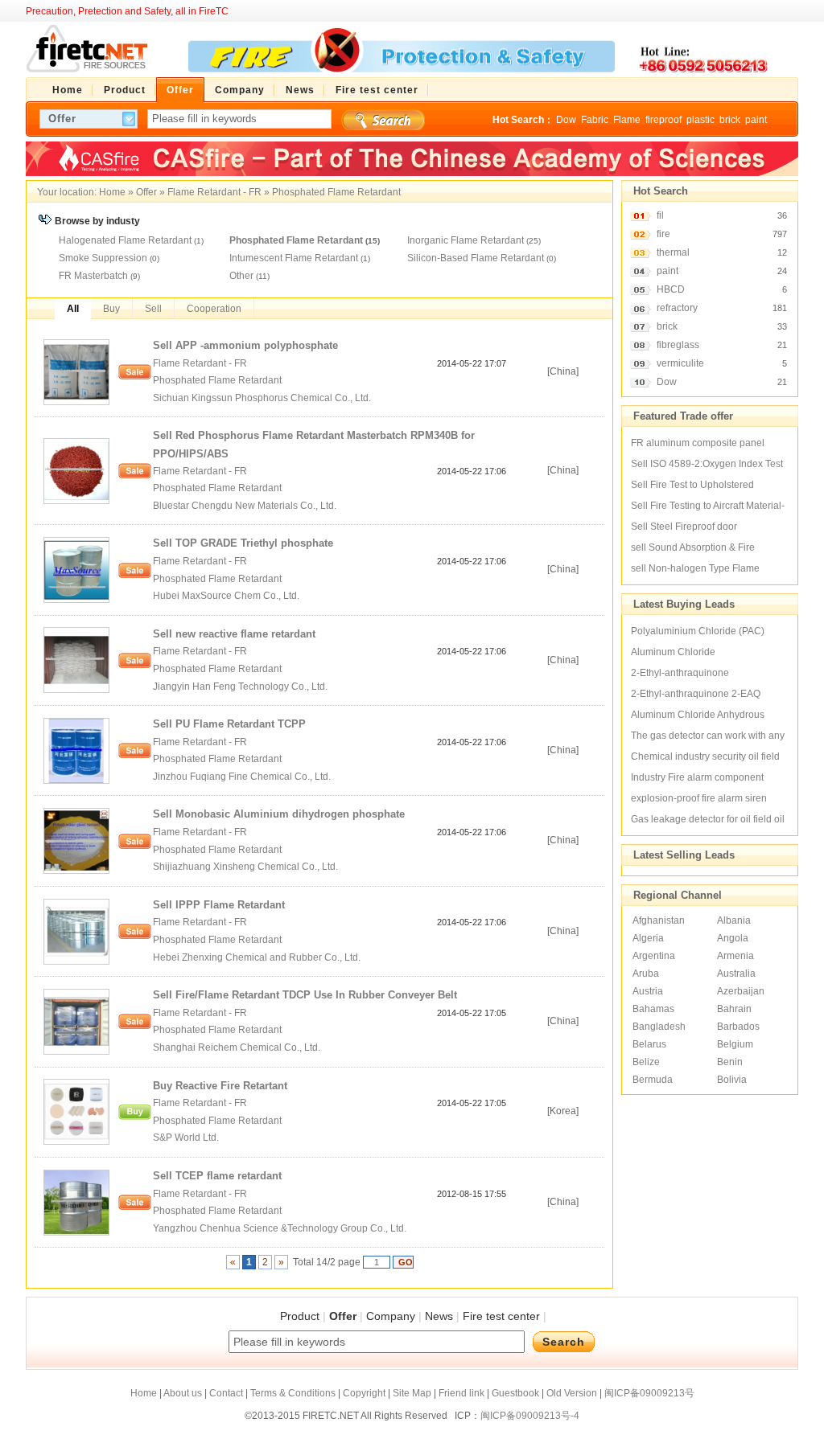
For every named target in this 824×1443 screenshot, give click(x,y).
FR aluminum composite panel (697, 443)
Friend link (461, 1393)
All (73, 308)
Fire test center (501, 1316)
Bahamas (653, 1009)
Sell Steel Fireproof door (684, 526)
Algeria (648, 938)
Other (241, 275)
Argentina (653, 955)
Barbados (738, 1026)
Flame (627, 119)
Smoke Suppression (103, 258)
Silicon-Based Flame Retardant (475, 258)
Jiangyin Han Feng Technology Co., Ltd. (241, 686)
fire (663, 234)
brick (729, 119)
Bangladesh (659, 1026)
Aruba (645, 973)
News (439, 1316)
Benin (730, 1062)
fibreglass (678, 345)
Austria (647, 991)
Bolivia (732, 1079)
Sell (153, 308)
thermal (673, 252)
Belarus (649, 1044)
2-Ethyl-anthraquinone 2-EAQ (695, 693)
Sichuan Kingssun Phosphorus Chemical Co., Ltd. (263, 398)
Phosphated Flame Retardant (336, 192)
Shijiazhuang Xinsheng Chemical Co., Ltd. (246, 866)
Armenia (735, 955)
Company (390, 1316)
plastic (700, 119)
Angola (732, 938)
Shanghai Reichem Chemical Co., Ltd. (236, 1047)
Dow (566, 119)
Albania (734, 920)
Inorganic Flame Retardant (465, 240)
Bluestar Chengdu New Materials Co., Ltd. (246, 505)
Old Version (571, 1393)
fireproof (663, 119)
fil (660, 215)
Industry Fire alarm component (697, 777)
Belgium (735, 1044)
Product (299, 1316)
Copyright (364, 1393)
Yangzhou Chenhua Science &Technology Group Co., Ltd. (281, 1228)
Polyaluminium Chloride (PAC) (697, 631)
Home (112, 192)
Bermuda (652, 1079)
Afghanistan (658, 920)
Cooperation (214, 308)
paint (756, 119)
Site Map (412, 1393)
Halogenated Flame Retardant (125, 240)
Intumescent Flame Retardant (293, 258)
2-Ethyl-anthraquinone (680, 672)
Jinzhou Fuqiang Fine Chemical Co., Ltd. (243, 776)
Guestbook (515, 1393)
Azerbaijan (740, 991)
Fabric (594, 119)
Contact (226, 1393)
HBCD (671, 289)
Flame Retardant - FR (214, 192)
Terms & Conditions (293, 1393)
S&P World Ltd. (186, 1137)
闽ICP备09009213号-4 (529, 1415)
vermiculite (680, 363)
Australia (736, 973)
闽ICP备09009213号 (649, 1393)
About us (182, 1393)
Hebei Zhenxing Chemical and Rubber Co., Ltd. (258, 957)
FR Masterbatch (93, 275)
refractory (677, 308)
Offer (146, 192)
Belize (646, 1062)
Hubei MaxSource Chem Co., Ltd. (227, 595)
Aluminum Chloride (673, 652)
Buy (111, 308)
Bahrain (734, 1009)
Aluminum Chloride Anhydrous (697, 714)
